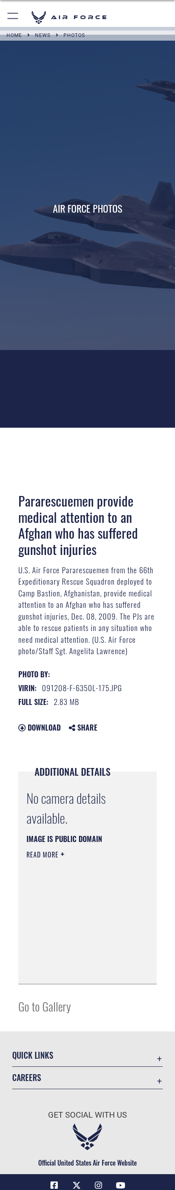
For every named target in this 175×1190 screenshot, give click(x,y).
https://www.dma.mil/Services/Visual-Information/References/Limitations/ (75, 957)
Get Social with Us (87, 1115)
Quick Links (32, 1055)
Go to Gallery (44, 1006)
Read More (43, 854)
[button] (13, 17)
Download (43, 727)
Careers (26, 1077)
